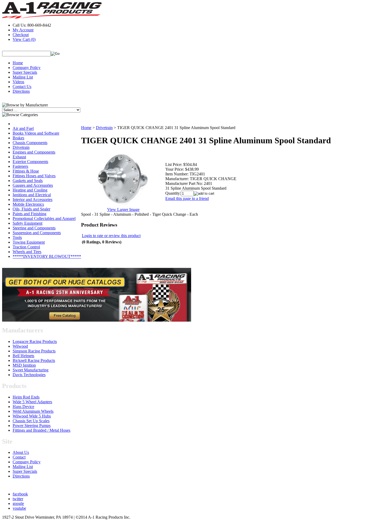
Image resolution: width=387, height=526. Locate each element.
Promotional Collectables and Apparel (44, 218)
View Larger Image (123, 209)
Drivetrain (21, 147)
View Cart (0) (24, 39)
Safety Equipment (27, 223)
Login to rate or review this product (111, 235)
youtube (19, 508)
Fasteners (20, 166)
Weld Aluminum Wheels (33, 411)
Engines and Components (34, 152)
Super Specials (25, 72)
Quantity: (173, 193)
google (18, 503)
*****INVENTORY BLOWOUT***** (47, 256)
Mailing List (23, 77)
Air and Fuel (23, 128)
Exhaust (19, 157)
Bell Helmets (23, 355)
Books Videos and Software (36, 133)
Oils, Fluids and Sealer (31, 209)
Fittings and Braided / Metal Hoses (41, 430)
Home (18, 63)
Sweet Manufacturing (30, 370)
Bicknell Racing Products (34, 360)
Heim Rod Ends (26, 397)
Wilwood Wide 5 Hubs (32, 416)
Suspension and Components (37, 232)
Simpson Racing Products (34, 351)
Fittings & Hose (26, 171)
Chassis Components (30, 142)
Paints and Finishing (29, 214)
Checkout (21, 34)
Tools (17, 237)
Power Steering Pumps (32, 425)
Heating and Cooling (30, 190)
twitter (18, 498)
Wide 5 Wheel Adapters (32, 402)
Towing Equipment (29, 242)
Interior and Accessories (32, 199)
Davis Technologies (29, 374)
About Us (21, 452)
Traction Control (26, 247)
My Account (23, 30)
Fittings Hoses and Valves (34, 176)
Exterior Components (30, 161)
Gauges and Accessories (33, 185)
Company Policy (27, 67)
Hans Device (23, 406)
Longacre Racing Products (35, 341)
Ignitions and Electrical (32, 195)
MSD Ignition (24, 365)
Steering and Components (34, 228)
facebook (20, 494)
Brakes (18, 138)
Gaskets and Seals (28, 180)
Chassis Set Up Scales (31, 421)
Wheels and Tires (27, 251)
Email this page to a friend (187, 198)
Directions (21, 91)
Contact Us (22, 86)
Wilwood (20, 346)
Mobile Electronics (28, 204)
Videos (18, 82)
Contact (19, 457)
